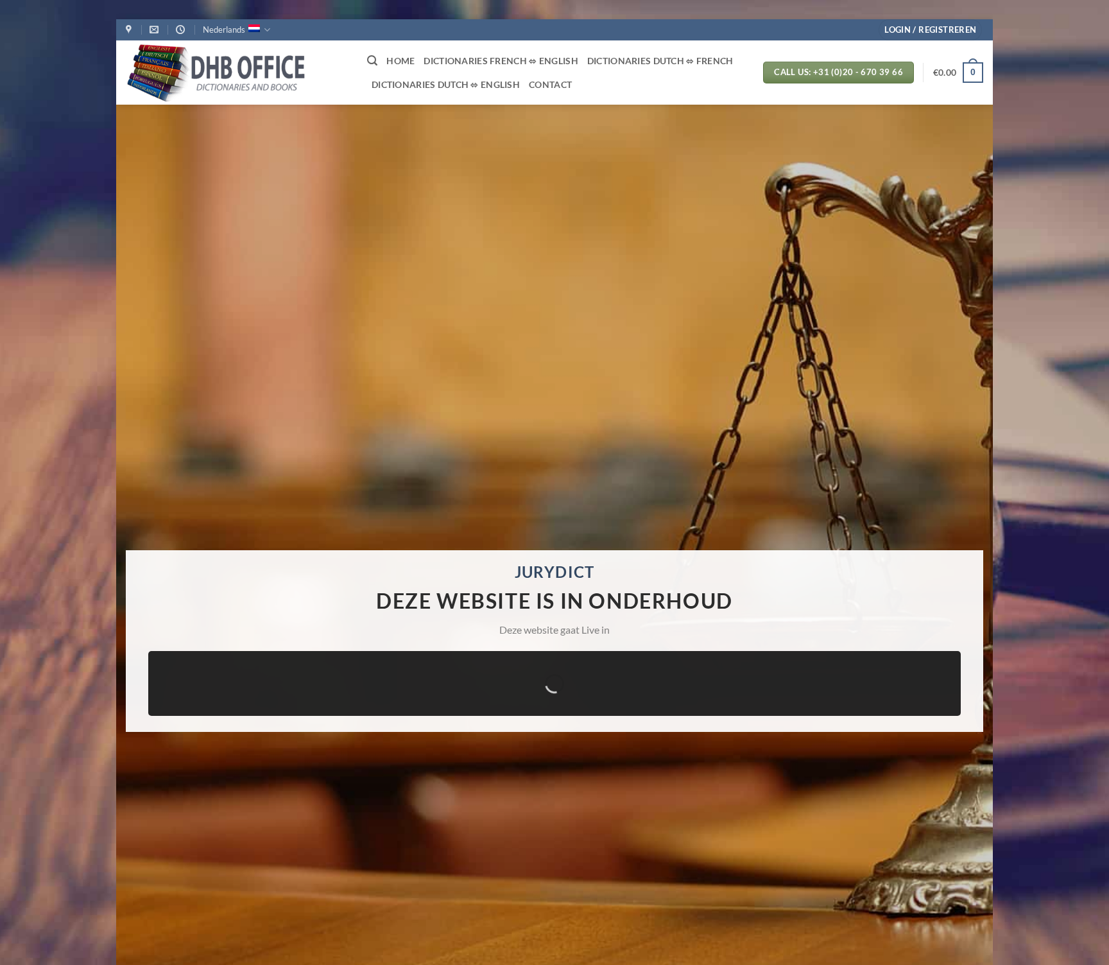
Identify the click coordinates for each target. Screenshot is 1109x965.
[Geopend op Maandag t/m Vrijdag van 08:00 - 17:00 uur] (182, 30)
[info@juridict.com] (156, 30)
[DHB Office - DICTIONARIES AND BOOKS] (237, 72)
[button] (930, 29)
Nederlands (224, 29)
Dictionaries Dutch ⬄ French (660, 60)
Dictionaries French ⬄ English (501, 60)
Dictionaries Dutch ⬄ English (446, 84)
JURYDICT (555, 571)
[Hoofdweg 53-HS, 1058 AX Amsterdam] (130, 30)
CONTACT (550, 84)
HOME (400, 60)
